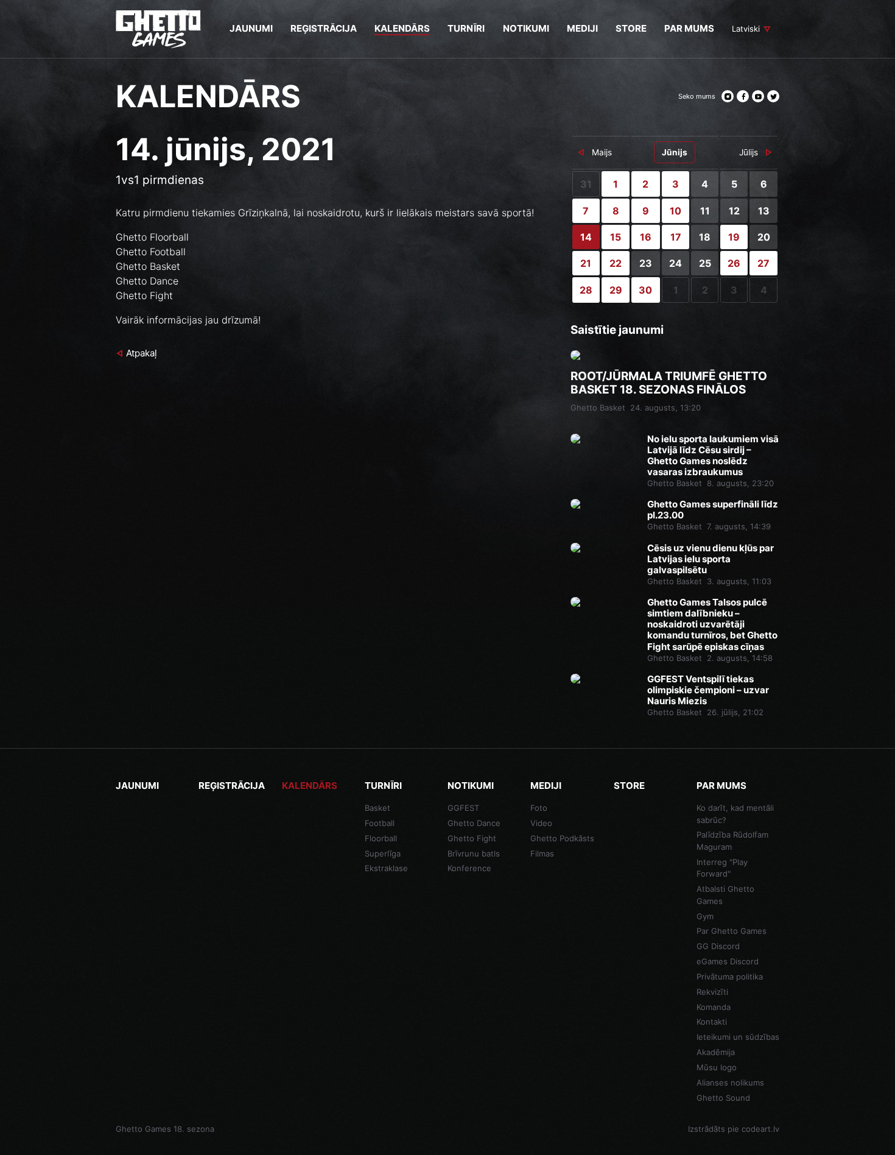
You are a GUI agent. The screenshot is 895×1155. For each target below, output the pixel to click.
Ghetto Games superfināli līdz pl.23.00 (712, 510)
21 (585, 263)
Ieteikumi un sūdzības (738, 1037)
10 (675, 211)
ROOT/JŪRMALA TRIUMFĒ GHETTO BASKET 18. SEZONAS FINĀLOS (668, 383)
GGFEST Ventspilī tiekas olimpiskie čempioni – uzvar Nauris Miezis (708, 690)
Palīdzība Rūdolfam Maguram (732, 841)
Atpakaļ (141, 353)
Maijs (602, 152)
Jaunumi (137, 785)
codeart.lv (760, 1129)
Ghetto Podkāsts (562, 838)
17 (675, 237)
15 (615, 237)
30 (645, 290)
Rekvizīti (712, 992)
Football (380, 823)
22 (615, 263)
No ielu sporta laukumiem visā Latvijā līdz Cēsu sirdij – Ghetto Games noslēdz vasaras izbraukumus (713, 456)
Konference (469, 868)
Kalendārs (309, 785)
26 (734, 263)
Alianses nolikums (730, 1082)
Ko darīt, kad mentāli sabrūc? (735, 814)
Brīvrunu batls (474, 853)
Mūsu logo (717, 1067)
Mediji (545, 785)
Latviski (746, 29)
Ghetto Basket (597, 407)
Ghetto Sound (723, 1098)
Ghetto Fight (472, 838)
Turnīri (383, 785)
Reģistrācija (231, 785)
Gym (705, 916)
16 (645, 237)
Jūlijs (748, 152)
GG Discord (718, 946)
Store (629, 785)
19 (734, 237)
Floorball (381, 838)
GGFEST (463, 808)
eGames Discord (728, 961)
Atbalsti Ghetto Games (725, 895)
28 (586, 290)
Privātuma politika (730, 976)
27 (763, 263)
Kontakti (712, 1021)
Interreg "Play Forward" (722, 868)
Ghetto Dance (474, 823)
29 (615, 290)
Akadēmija (716, 1052)
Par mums (721, 785)
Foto (538, 808)
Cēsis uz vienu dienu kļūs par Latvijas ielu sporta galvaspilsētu (710, 559)
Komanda (714, 1007)
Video (541, 823)
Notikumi (471, 785)
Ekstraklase (386, 868)
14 (586, 237)
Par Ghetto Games (732, 931)
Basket (377, 808)
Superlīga (383, 853)
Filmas (542, 853)
